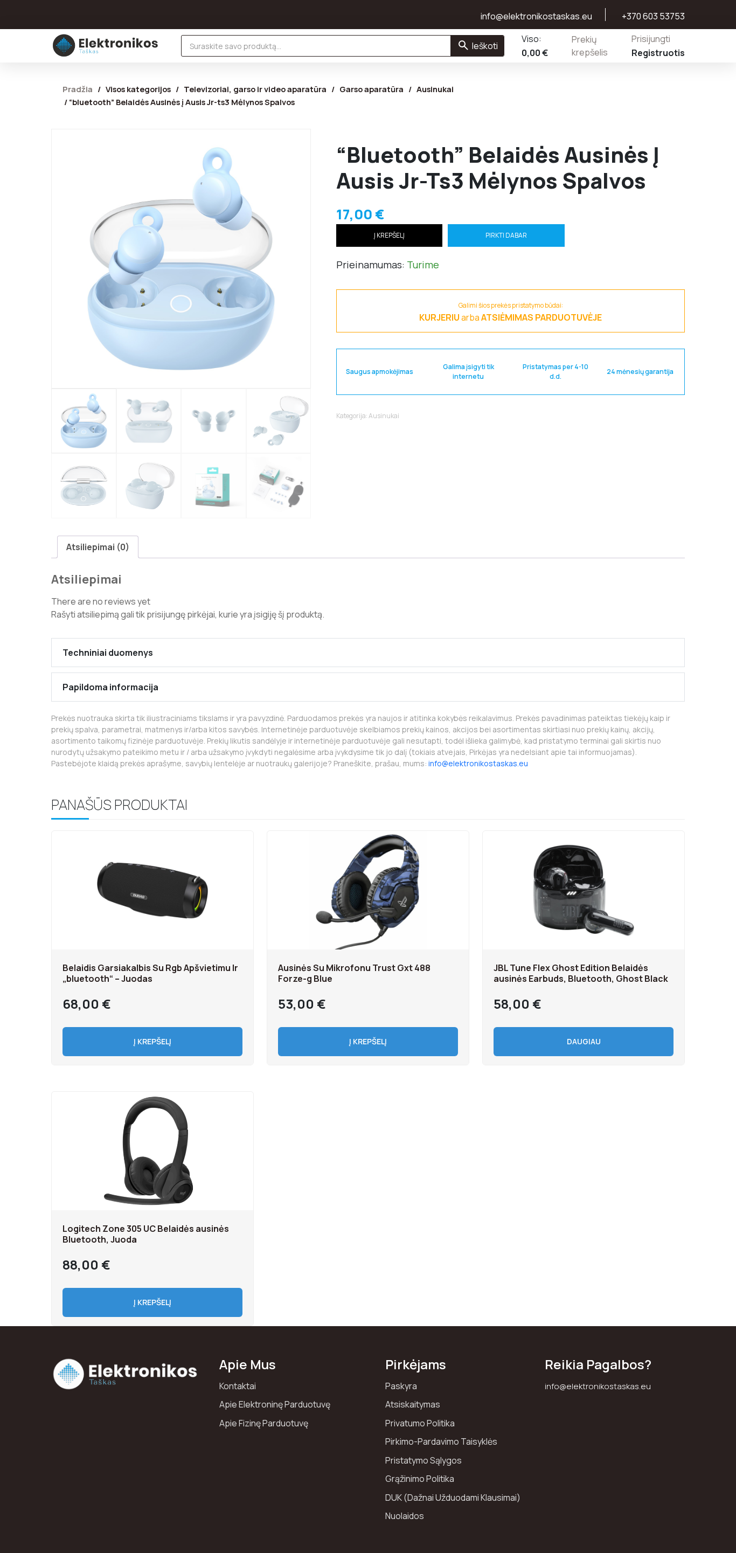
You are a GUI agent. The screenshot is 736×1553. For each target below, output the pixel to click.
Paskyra (401, 1386)
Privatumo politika (420, 1423)
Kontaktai (237, 1386)
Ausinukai (435, 89)
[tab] (97, 547)
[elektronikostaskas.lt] (105, 45)
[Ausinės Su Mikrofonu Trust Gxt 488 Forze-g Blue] (368, 890)
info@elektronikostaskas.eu (478, 763)
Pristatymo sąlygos (423, 1460)
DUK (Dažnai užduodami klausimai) (452, 1497)
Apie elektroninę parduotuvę (274, 1404)
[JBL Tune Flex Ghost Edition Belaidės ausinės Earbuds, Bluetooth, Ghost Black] (583, 890)
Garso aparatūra (371, 89)
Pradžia (78, 89)
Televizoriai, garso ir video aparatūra (255, 89)
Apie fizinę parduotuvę (263, 1423)
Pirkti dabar (506, 235)
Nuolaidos (404, 1516)
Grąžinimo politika (419, 1479)
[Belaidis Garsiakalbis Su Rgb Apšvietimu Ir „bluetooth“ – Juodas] (152, 890)
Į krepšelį (389, 235)
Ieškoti (485, 46)
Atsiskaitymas (412, 1404)
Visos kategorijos (138, 89)
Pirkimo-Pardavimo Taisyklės (441, 1441)
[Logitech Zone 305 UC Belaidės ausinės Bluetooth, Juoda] (152, 1151)
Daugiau (584, 1041)
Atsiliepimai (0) (97, 547)
